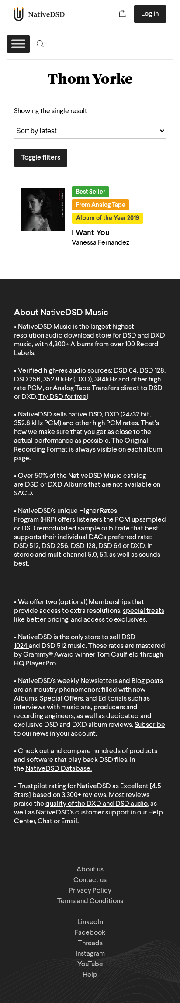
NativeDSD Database (57, 768)
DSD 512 (54, 646)
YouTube (90, 964)
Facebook (90, 932)
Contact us (90, 880)
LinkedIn (90, 922)
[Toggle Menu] (18, 43)
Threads (90, 943)
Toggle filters (40, 157)
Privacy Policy (90, 890)
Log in (150, 14)
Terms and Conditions (90, 901)
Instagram (90, 953)
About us (90, 869)
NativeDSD (39, 14)
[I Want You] (43, 209)
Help (90, 974)
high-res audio (65, 370)
